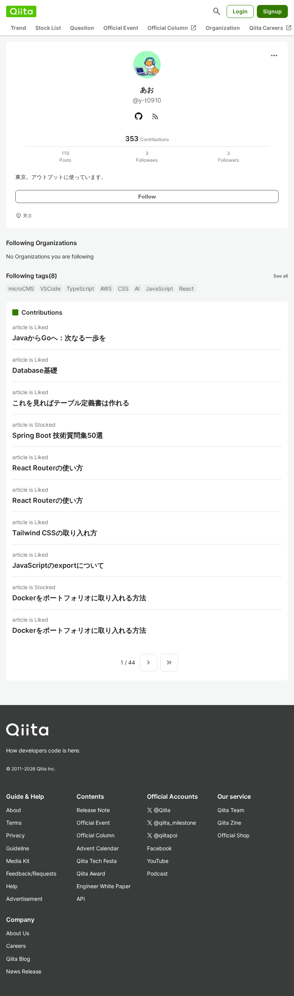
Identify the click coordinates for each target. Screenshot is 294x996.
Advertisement (24, 898)
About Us (17, 933)
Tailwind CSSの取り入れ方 (54, 533)
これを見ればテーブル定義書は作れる (70, 403)
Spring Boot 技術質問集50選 (57, 435)
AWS (106, 288)
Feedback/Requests (31, 873)
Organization (223, 27)
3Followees (147, 156)
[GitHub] (138, 116)
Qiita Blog (18, 958)
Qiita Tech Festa (97, 861)
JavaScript (159, 288)
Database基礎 (34, 370)
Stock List (48, 27)
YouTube (157, 861)
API (81, 898)
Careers (16, 945)
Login (240, 11)
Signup (272, 11)
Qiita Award (91, 873)
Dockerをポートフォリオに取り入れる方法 (79, 598)
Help (12, 886)
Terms (13, 822)
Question (82, 27)
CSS (123, 288)
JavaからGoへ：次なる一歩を (59, 338)
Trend (18, 27)
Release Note (93, 810)
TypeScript (80, 288)
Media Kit (17, 861)
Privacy (15, 835)
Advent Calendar (98, 848)
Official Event (120, 27)
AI (137, 288)
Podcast (157, 873)
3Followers (228, 156)
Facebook (159, 848)
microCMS (21, 288)
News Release (23, 971)
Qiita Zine (229, 822)
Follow (147, 196)
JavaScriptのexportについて (58, 565)
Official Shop (233, 835)
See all (280, 276)
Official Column (171, 28)
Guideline (17, 848)
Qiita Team (230, 810)
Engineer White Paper (104, 886)
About (13, 810)
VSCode (50, 288)
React (186, 288)
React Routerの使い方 (47, 468)
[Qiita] (21, 11)
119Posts (65, 156)
